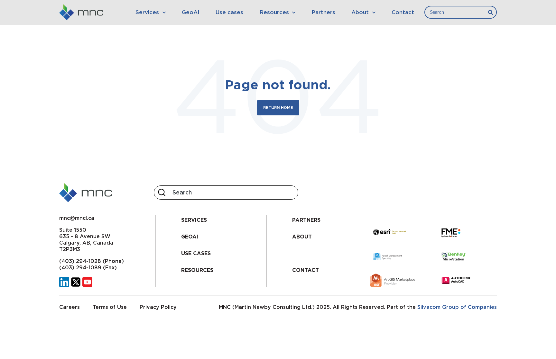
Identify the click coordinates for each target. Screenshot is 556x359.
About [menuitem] (302, 237)
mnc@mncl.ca (76, 218)
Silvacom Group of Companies (457, 307)
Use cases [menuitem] (196, 253)
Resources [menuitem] (197, 270)
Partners (323, 12)
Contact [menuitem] (305, 270)
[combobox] (460, 12)
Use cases (229, 12)
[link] (64, 281)
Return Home (278, 107)
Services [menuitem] (194, 220)
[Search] (490, 12)
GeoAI (190, 12)
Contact (403, 12)
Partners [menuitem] (306, 220)
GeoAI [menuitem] (189, 237)
